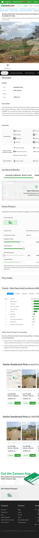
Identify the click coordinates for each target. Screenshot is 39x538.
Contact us (4, 512)
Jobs (2, 515)
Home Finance (30, 73)
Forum (20, 515)
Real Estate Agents (23, 520)
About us (3, 509)
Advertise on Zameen (7, 520)
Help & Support (5, 517)
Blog (19, 509)
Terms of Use (5, 522)
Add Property (22, 522)
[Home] (2, 2)
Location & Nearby (16, 73)
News (19, 512)
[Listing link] (14, 387)
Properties (8, 1)
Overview (4, 73)
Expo (19, 517)
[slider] (19, 242)
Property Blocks (19, 1)
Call (18, 403)
